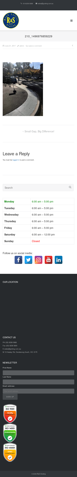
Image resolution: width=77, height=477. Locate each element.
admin (22, 45)
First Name (7, 368)
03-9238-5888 (28, 3)
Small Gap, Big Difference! (39, 131)
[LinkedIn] (58, 260)
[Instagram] (38, 260)
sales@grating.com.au (45, 3)
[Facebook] (18, 260)
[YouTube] (48, 260)
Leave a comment (35, 45)
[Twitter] (28, 260)
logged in (16, 160)
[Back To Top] (68, 468)
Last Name (7, 377)
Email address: (9, 386)
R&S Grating (41, 474)
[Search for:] (38, 187)
